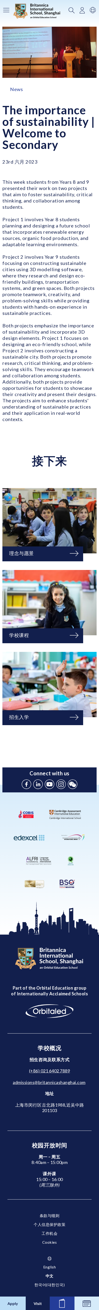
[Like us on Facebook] (26, 784)
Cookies (49, 1242)
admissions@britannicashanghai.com (49, 1082)
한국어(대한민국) (49, 1284)
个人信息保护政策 (49, 1224)
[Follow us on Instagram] (61, 784)
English (49, 1267)
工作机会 (49, 1233)
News (16, 89)
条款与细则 (50, 1215)
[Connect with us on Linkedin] (38, 784)
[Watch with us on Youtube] (49, 784)
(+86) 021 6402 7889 (49, 1070)
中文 (50, 1275)
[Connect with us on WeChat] (72, 784)
